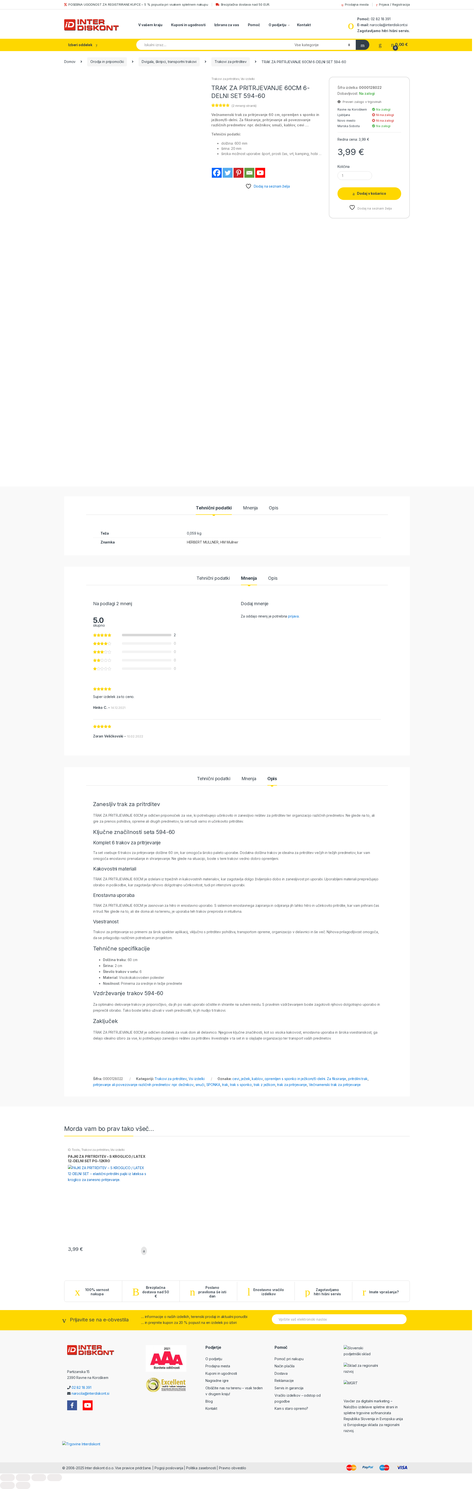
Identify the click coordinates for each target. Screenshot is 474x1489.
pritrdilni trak (358, 1079)
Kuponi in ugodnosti (188, 25)
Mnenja (250, 508)
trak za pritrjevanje (292, 1085)
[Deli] (38, 1477)
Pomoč (254, 25)
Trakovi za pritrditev (231, 61)
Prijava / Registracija (394, 4)
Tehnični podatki (214, 508)
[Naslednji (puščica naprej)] (23, 1485)
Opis (273, 508)
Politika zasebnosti (201, 1468)
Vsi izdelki (248, 79)
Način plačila (285, 1366)
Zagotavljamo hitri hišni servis (327, 1292)
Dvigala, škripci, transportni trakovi (169, 61)
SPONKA (213, 1085)
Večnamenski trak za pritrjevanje (335, 1085)
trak (225, 1085)
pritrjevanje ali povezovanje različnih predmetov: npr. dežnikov (143, 1085)
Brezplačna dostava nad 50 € (155, 1291)
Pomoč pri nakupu (289, 1359)
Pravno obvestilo (232, 1468)
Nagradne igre (217, 1380)
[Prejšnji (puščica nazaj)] (7, 1485)
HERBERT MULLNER (202, 542)
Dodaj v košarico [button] (142, 1251)
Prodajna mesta (357, 4)
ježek (245, 1079)
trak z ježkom (264, 1085)
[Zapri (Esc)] (54, 1477)
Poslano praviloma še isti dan (212, 1291)
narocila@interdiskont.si (389, 25)
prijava (293, 616)
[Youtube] (260, 173)
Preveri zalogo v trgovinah (361, 102)
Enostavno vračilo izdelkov (268, 1292)
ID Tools (74, 1150)
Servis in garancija (289, 1388)
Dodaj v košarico (371, 193)
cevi (235, 1079)
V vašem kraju (150, 25)
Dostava (281, 1373)
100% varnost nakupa (97, 1292)
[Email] (249, 173)
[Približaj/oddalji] (7, 1477)
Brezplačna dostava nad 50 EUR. (245, 4)
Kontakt (304, 25)
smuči (200, 1085)
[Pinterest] (238, 173)
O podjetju (277, 25)
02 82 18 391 (380, 19)
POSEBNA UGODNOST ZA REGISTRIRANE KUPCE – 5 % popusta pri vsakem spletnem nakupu (138, 4)
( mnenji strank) (244, 106)
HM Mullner (229, 542)
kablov (257, 1079)
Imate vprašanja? (384, 1292)
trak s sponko (241, 1085)
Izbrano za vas (226, 25)
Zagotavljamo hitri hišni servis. (383, 31)
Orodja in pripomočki (107, 61)
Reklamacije (284, 1380)
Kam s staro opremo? (291, 1408)
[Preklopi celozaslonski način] (23, 1477)
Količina (343, 166)
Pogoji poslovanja (169, 1468)
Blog (209, 1401)
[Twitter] (228, 173)
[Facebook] (217, 173)
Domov (70, 61)
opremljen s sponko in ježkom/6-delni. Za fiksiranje (305, 1079)
